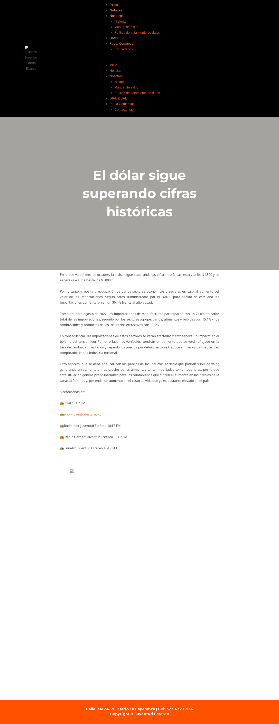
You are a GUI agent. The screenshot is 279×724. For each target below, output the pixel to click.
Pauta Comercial (122, 43)
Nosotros (116, 15)
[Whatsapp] (91, 58)
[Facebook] (46, 58)
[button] (174, 59)
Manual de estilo (126, 27)
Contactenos (123, 49)
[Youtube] (68, 58)
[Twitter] (57, 58)
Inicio (113, 4)
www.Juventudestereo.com (84, 414)
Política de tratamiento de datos (137, 32)
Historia (120, 21)
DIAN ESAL (117, 38)
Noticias (115, 10)
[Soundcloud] (80, 58)
